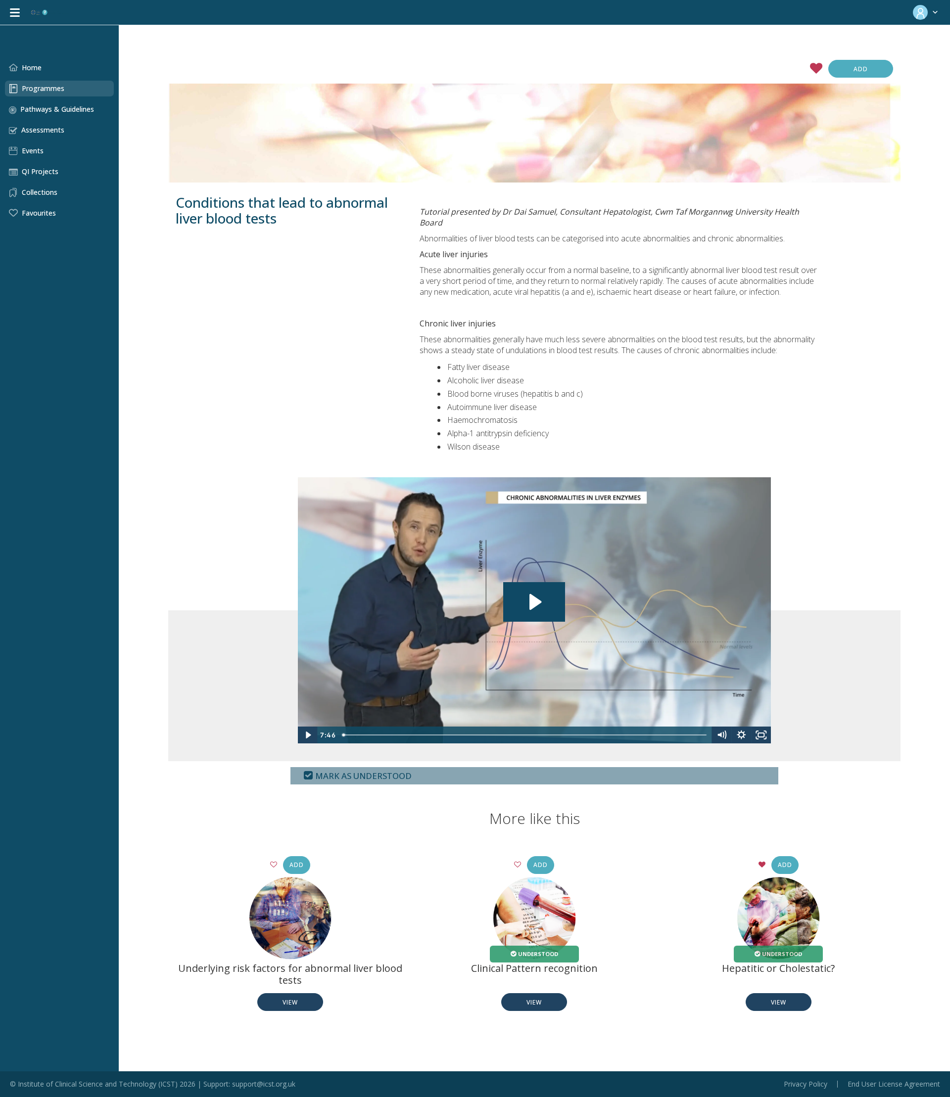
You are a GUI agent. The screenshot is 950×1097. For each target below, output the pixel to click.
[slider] (525, 735)
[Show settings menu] (741, 735)
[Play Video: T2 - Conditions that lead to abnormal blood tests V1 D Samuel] (534, 602)
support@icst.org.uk (263, 1084)
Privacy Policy (805, 1084)
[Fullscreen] (761, 735)
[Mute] (721, 735)
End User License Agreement (894, 1084)
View (290, 1002)
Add (861, 69)
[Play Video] (308, 735)
